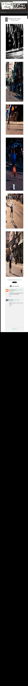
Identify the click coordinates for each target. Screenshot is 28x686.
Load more (15, 329)
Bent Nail (11, 299)
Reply (10, 296)
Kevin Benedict (12, 290)
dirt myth (19, 279)
